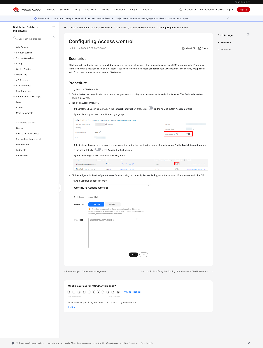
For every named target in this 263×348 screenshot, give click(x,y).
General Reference (25, 122)
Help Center (70, 27)
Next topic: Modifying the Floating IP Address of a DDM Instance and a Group (177, 271)
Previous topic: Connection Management (86, 271)
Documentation (206, 9)
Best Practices (23, 91)
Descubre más (147, 343)
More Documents (24, 113)
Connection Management (142, 27)
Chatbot (71, 307)
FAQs (18, 102)
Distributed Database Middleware (95, 27)
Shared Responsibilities (27, 133)
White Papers (22, 144)
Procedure (226, 49)
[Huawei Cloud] (26, 9)
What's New (22, 47)
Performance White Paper (29, 96)
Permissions (22, 155)
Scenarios (226, 42)
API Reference (23, 80)
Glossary (20, 128)
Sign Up (243, 9)
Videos (19, 107)
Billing (19, 63)
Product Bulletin (24, 52)
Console (220, 9)
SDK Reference (23, 85)
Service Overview (25, 58)
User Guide (21, 74)
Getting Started (24, 69)
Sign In (230, 9)
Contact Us (190, 9)
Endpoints (21, 150)
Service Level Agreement (28, 139)
